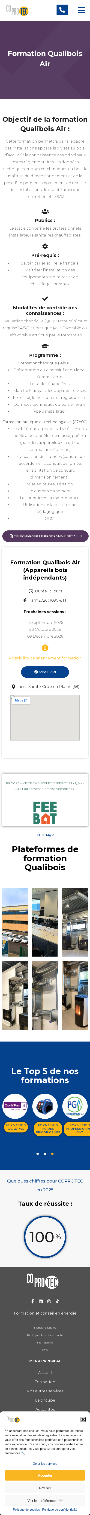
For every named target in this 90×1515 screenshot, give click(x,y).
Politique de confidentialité (59, 1509)
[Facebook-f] (32, 1301)
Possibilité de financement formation (45, 658)
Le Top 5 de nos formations (45, 1075)
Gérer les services (45, 1463)
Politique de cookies (26, 1509)
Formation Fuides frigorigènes (48, 1128)
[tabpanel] (15, 1113)
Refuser (45, 1488)
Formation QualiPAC (16, 1127)
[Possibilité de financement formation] (45, 648)
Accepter (45, 1475)
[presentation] (37, 1154)
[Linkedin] (41, 1301)
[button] (83, 1419)
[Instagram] (49, 1301)
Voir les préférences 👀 (45, 1501)
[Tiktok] (57, 1301)
